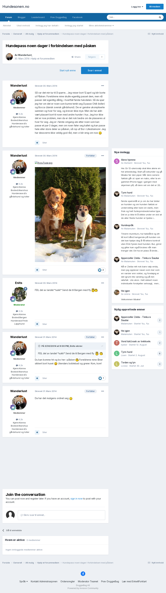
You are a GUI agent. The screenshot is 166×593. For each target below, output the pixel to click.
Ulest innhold (23, 25)
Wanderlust (25, 55)
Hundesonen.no (15, 6)
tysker (124, 344)
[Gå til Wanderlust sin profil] (9, 56)
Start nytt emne (68, 70)
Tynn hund (126, 192)
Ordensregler (67, 581)
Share (77, 57)
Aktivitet (7, 25)
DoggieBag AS (83, 585)
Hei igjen (125, 291)
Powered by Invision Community (83, 588)
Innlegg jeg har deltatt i (47, 25)
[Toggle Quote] (39, 346)
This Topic (147, 17)
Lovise (124, 365)
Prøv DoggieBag (58, 17)
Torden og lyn (128, 362)
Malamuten (129, 195)
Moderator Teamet (88, 581)
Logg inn (136, 6)
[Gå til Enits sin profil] (19, 294)
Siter (44, 142)
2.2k (20, 311)
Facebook (77, 17)
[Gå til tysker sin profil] (116, 343)
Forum (8, 17)
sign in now (77, 498)
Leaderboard (38, 17)
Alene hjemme (128, 160)
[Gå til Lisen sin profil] (116, 353)
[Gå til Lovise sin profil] (116, 364)
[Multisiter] (37, 142)
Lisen (123, 355)
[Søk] (160, 17)
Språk (22, 581)
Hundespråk (127, 225)
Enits (18, 283)
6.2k (20, 114)
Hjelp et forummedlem (43, 58)
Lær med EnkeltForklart (134, 581)
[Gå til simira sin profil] (116, 292)
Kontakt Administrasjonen (44, 581)
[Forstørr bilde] (100, 132)
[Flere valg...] (102, 86)
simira (127, 294)
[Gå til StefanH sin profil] (116, 161)
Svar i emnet (95, 70)
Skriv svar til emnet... (34, 515)
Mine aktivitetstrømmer (101, 25)
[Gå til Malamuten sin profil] (116, 194)
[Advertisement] (55, 463)
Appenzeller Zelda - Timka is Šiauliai (140, 258)
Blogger (22, 17)
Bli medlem (154, 6)
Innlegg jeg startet (74, 25)
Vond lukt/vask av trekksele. (136, 341)
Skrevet (142, 163)
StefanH (128, 163)
